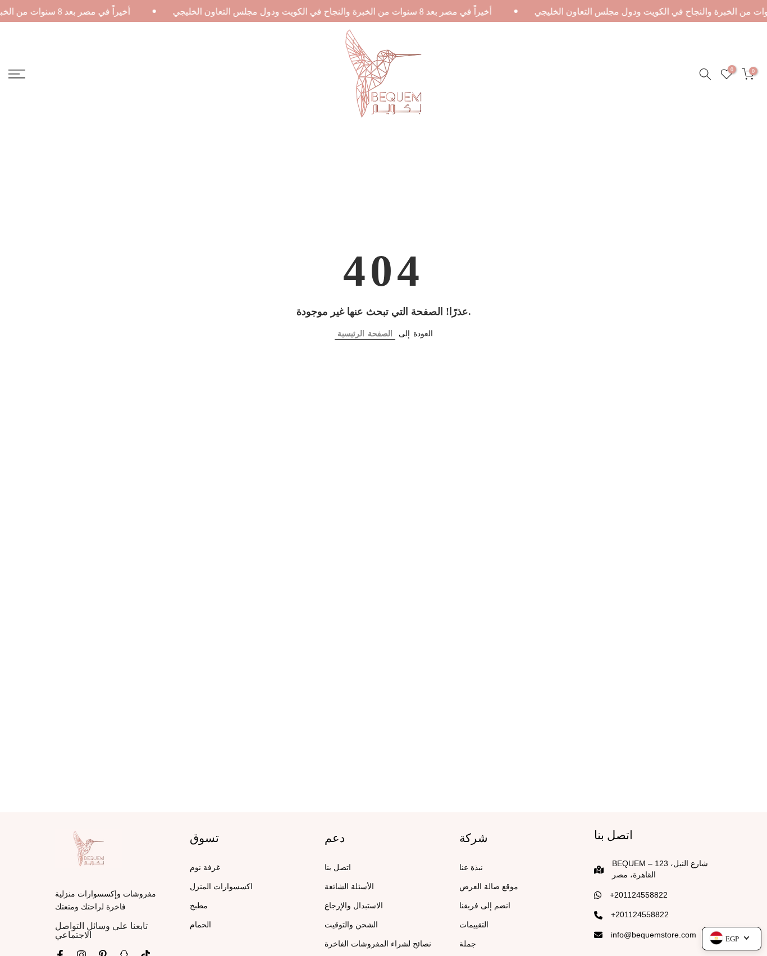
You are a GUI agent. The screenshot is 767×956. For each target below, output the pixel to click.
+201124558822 (639, 894)
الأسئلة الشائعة (349, 886)
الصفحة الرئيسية (364, 334)
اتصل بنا (338, 867)
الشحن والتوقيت (351, 925)
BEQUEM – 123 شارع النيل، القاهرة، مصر (660, 869)
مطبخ (199, 906)
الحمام (200, 925)
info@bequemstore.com (653, 934)
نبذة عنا (471, 867)
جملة (467, 944)
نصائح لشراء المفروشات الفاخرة (378, 944)
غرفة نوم (205, 867)
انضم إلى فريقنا (484, 906)
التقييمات (473, 925)
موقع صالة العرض (488, 886)
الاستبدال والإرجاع (354, 906)
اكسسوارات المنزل (221, 886)
